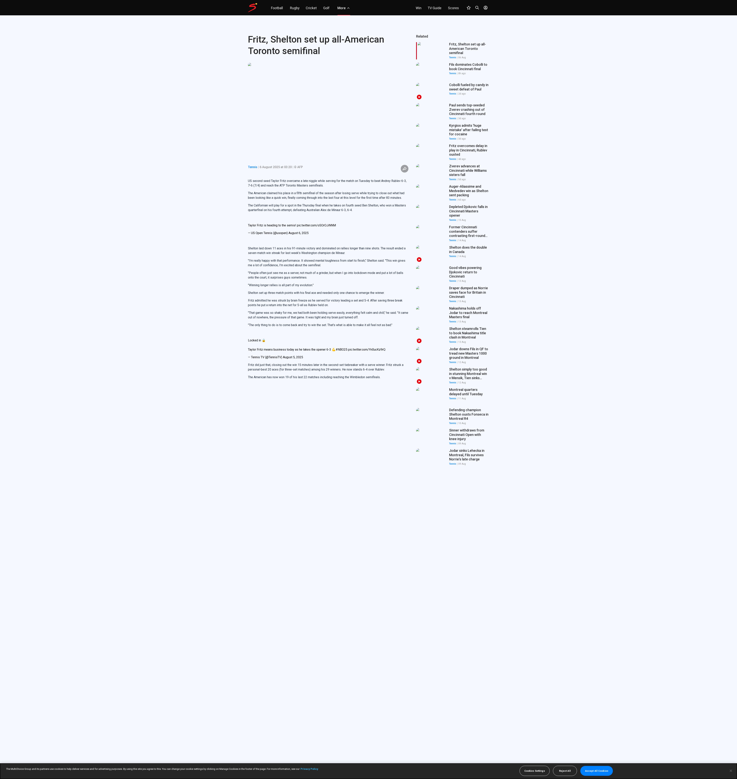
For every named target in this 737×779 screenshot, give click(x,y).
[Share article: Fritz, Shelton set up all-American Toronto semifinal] (404, 169)
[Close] (731, 771)
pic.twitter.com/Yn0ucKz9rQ (366, 349)
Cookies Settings (534, 770)
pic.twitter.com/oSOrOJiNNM (316, 225)
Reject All (565, 770)
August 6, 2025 (298, 233)
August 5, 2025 (293, 357)
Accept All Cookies (596, 770)
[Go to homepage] (252, 7)
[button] (452, 71)
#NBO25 (341, 349)
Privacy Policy (309, 768)
